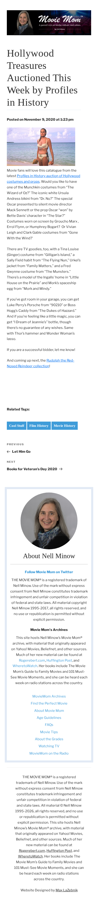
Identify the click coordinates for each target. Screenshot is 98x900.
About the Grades (49, 739)
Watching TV (49, 746)
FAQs (49, 725)
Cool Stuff (16, 426)
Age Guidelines (49, 718)
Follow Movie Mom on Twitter (49, 572)
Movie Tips (49, 732)
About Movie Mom (49, 711)
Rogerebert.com (32, 660)
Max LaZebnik (67, 890)
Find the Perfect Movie (49, 703)
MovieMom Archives (49, 696)
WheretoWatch (25, 666)
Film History (39, 426)
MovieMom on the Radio (49, 753)
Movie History (64, 426)
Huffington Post (59, 660)
